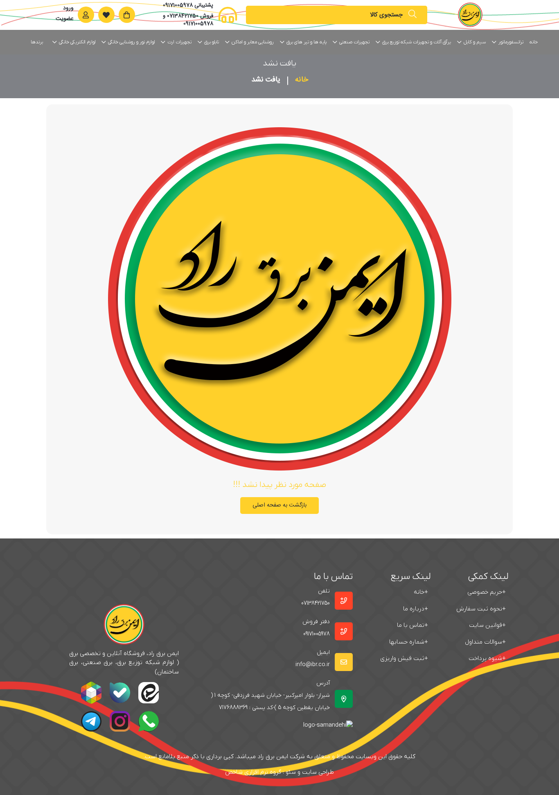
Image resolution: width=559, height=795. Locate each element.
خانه (534, 42)
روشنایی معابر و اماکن (253, 42)
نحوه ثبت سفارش (481, 609)
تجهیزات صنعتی (354, 42)
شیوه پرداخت (487, 658)
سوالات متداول (485, 642)
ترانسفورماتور (510, 42)
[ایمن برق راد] (470, 14)
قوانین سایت (487, 625)
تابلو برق (211, 42)
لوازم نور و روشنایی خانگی (131, 42)
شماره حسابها (408, 642)
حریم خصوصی (486, 592)
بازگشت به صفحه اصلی (279, 505)
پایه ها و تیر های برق (306, 42)
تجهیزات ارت (179, 42)
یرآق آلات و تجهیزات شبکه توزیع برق (416, 42)
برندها (37, 42)
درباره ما (415, 609)
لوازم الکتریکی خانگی (77, 42)
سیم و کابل (475, 42)
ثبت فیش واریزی (404, 658)
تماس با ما (412, 625)
